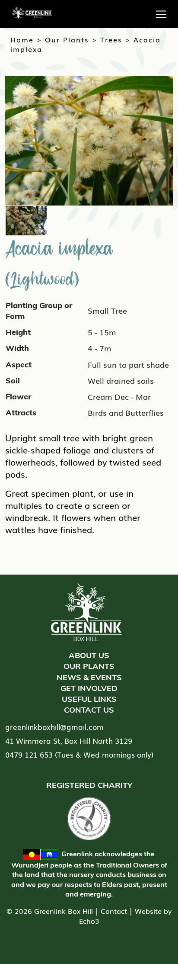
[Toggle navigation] (161, 14)
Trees (111, 39)
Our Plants (67, 39)
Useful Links (89, 699)
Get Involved (89, 688)
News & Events (89, 677)
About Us (89, 655)
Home (22, 39)
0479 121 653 (29, 754)
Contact (114, 911)
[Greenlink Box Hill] (28, 8)
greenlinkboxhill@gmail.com (54, 726)
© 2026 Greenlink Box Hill (49, 911)
